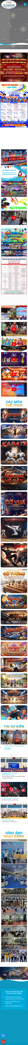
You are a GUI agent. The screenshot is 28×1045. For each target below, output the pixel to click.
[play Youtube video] (14, 218)
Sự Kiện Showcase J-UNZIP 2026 (9, 798)
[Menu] (25, 4)
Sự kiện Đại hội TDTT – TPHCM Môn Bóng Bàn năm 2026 (9, 774)
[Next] (26, 741)
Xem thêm (16, 748)
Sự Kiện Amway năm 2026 (8, 820)
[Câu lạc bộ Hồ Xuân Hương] (12, 4)
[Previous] (2, 741)
